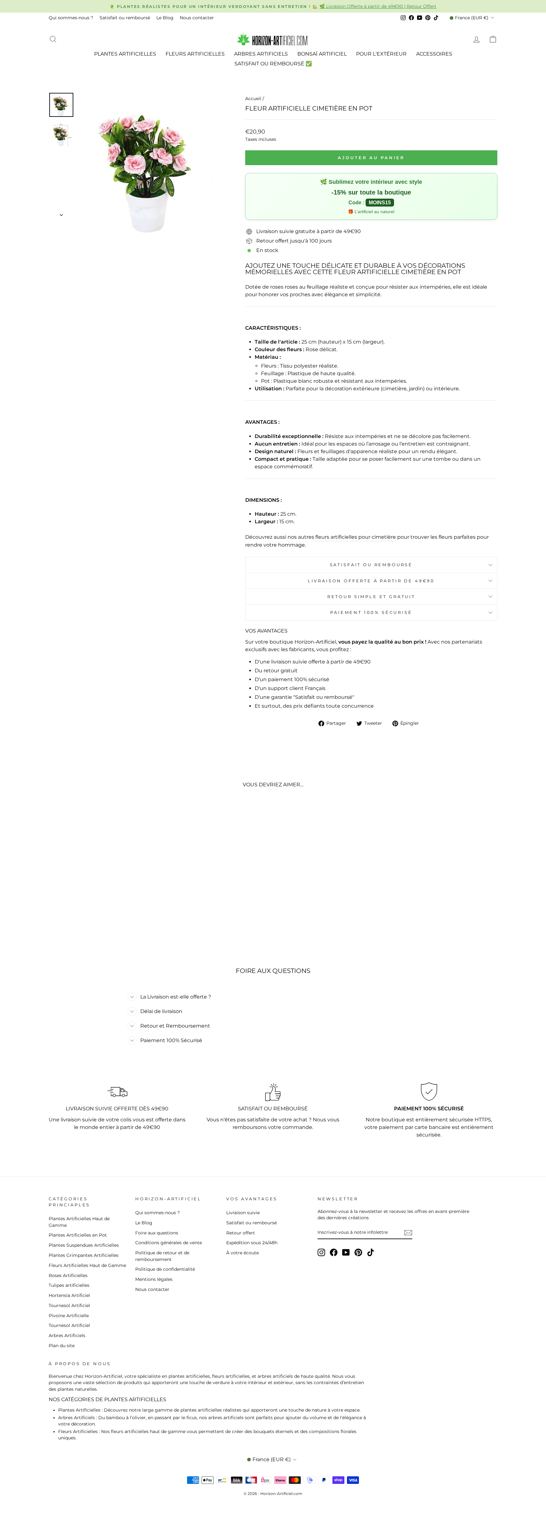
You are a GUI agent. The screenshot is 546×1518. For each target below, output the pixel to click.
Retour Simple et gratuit (371, 596)
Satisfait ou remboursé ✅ (273, 64)
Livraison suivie (243, 1212)
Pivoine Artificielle (69, 1315)
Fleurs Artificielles (195, 54)
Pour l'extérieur (381, 54)
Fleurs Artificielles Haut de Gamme (87, 1265)
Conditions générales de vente (168, 1242)
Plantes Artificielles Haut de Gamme (79, 1221)
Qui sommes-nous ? (71, 17)
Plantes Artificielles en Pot (78, 1235)
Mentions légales (154, 1279)
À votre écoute (242, 1252)
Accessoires (434, 54)
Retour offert (240, 1232)
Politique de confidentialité (165, 1269)
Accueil (253, 98)
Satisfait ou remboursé (125, 17)
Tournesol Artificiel (69, 1305)
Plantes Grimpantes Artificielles (83, 1255)
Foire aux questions (156, 1232)
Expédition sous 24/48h (251, 1242)
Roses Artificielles (68, 1275)
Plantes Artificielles (125, 54)
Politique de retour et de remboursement (162, 1256)
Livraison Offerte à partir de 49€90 (371, 581)
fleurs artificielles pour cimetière (355, 537)
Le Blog (164, 17)
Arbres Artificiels (261, 54)
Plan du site (62, 1345)
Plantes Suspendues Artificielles (84, 1245)
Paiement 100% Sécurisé (371, 612)
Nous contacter (197, 17)
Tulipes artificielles (69, 1285)
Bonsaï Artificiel (322, 54)
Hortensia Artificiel (69, 1295)
